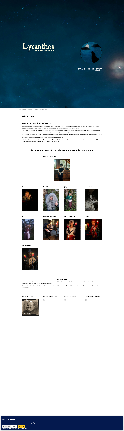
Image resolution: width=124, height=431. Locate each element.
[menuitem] (20, 109)
